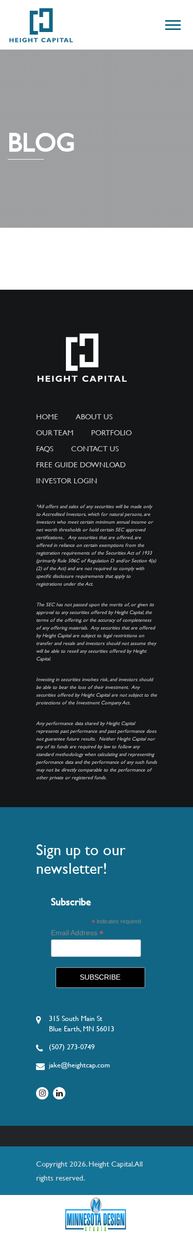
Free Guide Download (81, 465)
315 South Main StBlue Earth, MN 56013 (81, 1023)
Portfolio (111, 433)
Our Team (55, 433)
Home (47, 417)
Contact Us (95, 449)
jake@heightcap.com (79, 1065)
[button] (172, 23)
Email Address (77, 933)
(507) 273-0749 (72, 1047)
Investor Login (66, 481)
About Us (94, 417)
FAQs (45, 449)
